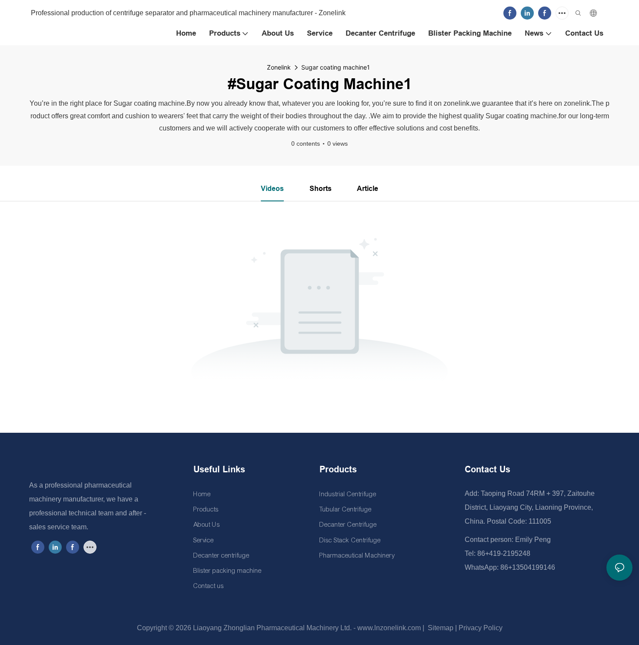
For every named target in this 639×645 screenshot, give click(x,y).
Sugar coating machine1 (335, 67)
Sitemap (439, 628)
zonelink (279, 67)
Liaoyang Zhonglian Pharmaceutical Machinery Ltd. (272, 628)
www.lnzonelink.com (388, 628)
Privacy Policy (481, 628)
